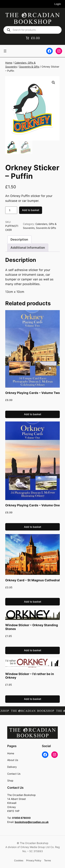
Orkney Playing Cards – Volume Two (32, 393)
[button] (53, 82)
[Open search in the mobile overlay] (32, 30)
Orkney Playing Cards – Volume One (32, 505)
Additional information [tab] (27, 247)
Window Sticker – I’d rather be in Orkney (29, 675)
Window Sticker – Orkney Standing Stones (31, 627)
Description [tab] (19, 239)
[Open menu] (5, 51)
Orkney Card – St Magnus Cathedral (32, 580)
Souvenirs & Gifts (29, 66)
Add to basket (30, 210)
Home (8, 62)
